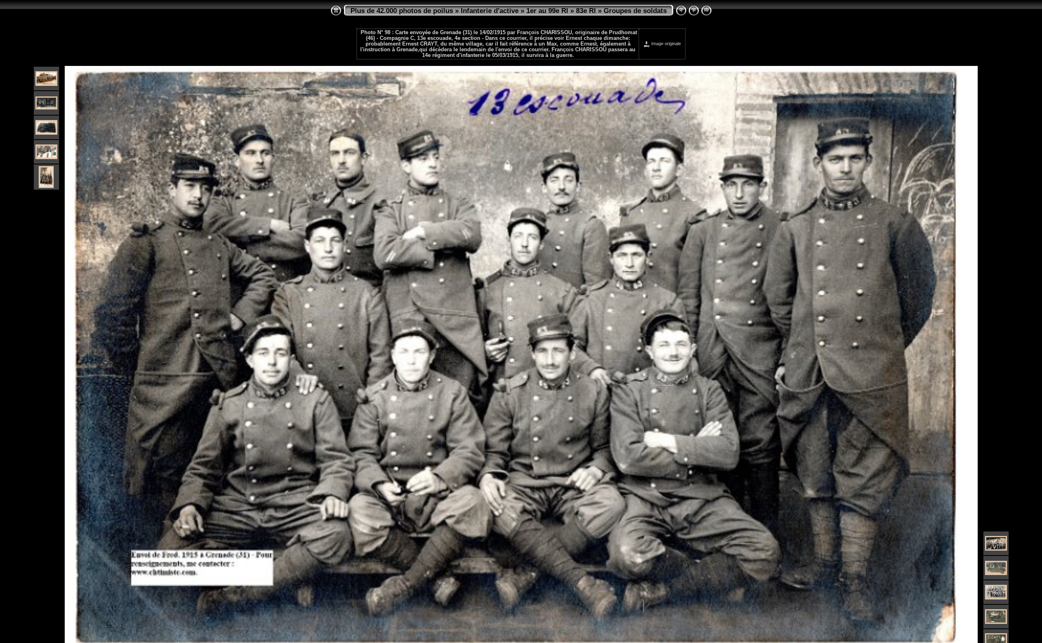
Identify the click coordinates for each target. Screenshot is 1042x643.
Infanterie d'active (490, 11)
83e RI (586, 11)
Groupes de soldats (635, 11)
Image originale (665, 43)
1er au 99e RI (547, 11)
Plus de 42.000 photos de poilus (401, 11)
